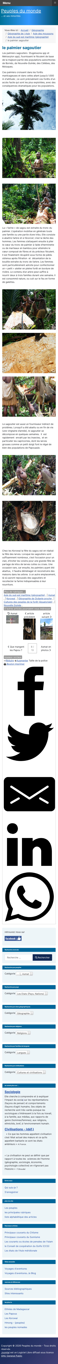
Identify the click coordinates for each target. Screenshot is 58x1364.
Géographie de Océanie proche (35, 598)
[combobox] (19, 957)
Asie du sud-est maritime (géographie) (24, 595)
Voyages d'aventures (16, 1268)
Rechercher (44, 957)
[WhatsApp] (29, 897)
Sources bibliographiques (18, 1288)
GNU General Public (11, 1355)
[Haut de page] (53, 1359)
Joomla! (5, 1352)
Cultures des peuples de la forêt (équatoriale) (28, 601)
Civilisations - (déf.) (19, 1129)
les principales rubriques (18, 1212)
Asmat (51, 595)
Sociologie (12, 1092)
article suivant (46, 615)
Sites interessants (14, 1293)
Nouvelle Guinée (12, 605)
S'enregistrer (11, 1192)
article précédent (29, 615)
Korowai (10, 598)
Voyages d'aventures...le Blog (20, 1273)
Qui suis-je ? (11, 1187)
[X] (29, 742)
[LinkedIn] (29, 845)
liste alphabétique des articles (21, 1216)
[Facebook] (29, 691)
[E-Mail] (29, 794)
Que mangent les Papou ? (16, 648)
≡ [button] (55, 2)
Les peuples (11, 1207)
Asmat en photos (46, 648)
